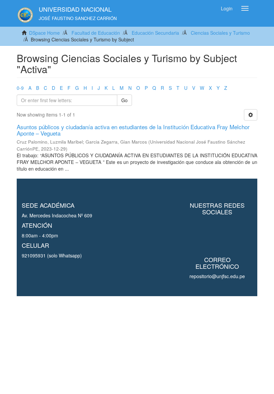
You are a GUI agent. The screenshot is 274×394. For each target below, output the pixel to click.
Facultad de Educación (96, 32)
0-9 (20, 87)
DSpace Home (44, 32)
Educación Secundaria (155, 32)
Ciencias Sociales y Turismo (220, 32)
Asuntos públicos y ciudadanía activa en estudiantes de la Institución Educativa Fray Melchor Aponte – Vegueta (133, 130)
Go (124, 100)
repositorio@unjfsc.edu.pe (217, 276)
